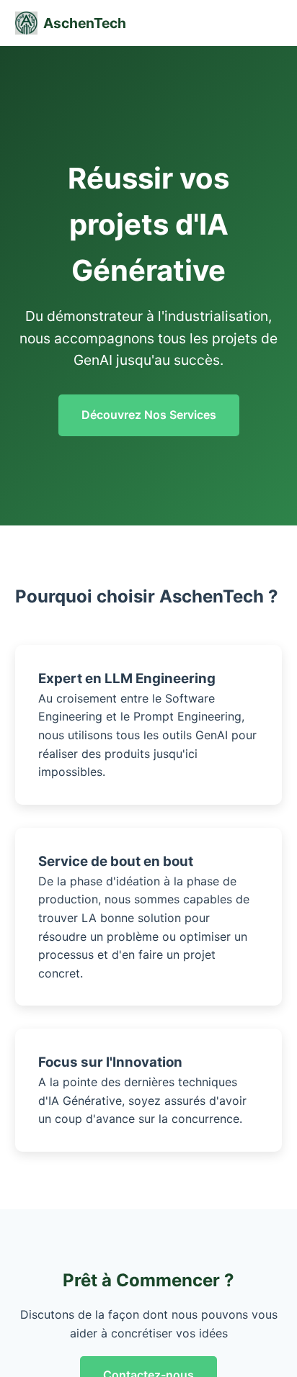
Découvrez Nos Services (148, 414)
